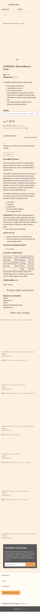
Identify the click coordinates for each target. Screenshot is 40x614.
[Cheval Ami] (13, 5)
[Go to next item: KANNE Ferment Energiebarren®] (7, 15)
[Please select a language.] (6, 9)
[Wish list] (15, 9)
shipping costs (20, 126)
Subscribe (30, 564)
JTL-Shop (23, 609)
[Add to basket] (4, 21)
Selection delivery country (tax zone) (14, 128)
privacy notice (15, 556)
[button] (39, 5)
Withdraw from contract (11, 592)
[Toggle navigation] (4, 5)
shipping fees (23, 603)
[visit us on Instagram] (3, 600)
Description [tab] (8, 154)
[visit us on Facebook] (3, 598)
